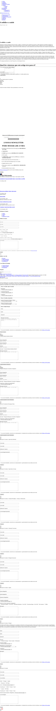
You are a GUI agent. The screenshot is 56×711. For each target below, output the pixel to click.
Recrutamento (4, 267)
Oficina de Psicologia (3, 169)
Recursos (3, 258)
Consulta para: (2, 234)
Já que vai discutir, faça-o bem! (5, 201)
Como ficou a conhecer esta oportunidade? (7, 383)
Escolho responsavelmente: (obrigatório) (7, 692)
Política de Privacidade (34, 250)
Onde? (1, 229)
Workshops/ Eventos (5, 216)
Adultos (3, 213)
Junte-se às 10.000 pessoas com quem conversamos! (13, 135)
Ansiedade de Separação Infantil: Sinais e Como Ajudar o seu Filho (12, 178)
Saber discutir (2, 196)
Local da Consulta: (3, 642)
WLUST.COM (25, 275)
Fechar (1, 335)
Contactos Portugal (5, 265)
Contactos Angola (5, 266)
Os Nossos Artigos (5, 260)
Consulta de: (3, 294)
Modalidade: (3, 288)
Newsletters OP (5, 261)
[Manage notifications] (2, 709)
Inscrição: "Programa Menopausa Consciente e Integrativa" (10, 381)
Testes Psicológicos (5, 259)
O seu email (2, 446)
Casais (3, 215)
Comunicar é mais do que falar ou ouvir (7, 207)
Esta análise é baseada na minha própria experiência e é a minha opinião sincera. (15, 74)
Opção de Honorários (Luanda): (6, 303)
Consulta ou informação (4, 600)
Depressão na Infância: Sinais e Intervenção (8, 191)
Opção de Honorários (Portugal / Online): (8, 300)
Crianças (3, 214)
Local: (1, 232)
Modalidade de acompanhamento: (6, 645)
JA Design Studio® (18, 275)
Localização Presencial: (5, 291)
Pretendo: (1, 639)
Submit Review (2, 75)
